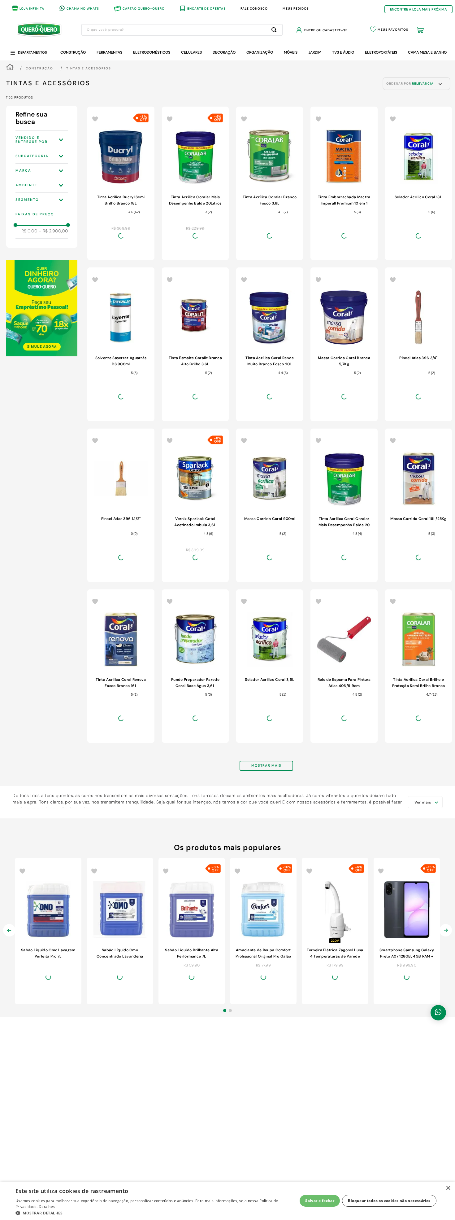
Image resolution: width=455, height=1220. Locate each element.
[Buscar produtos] (275, 29)
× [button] (448, 1188)
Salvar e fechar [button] (319, 1200)
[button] (41, 139)
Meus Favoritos (393, 30)
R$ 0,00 (29, 230)
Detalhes (47, 1206)
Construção (39, 68)
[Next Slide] (446, 995)
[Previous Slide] (9, 995)
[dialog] (227, 1201)
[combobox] (182, 30)
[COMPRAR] (120, 261)
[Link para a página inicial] (10, 68)
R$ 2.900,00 (53, 230)
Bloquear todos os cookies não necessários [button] (389, 1200)
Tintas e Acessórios (88, 68)
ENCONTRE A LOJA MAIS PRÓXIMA (418, 9)
